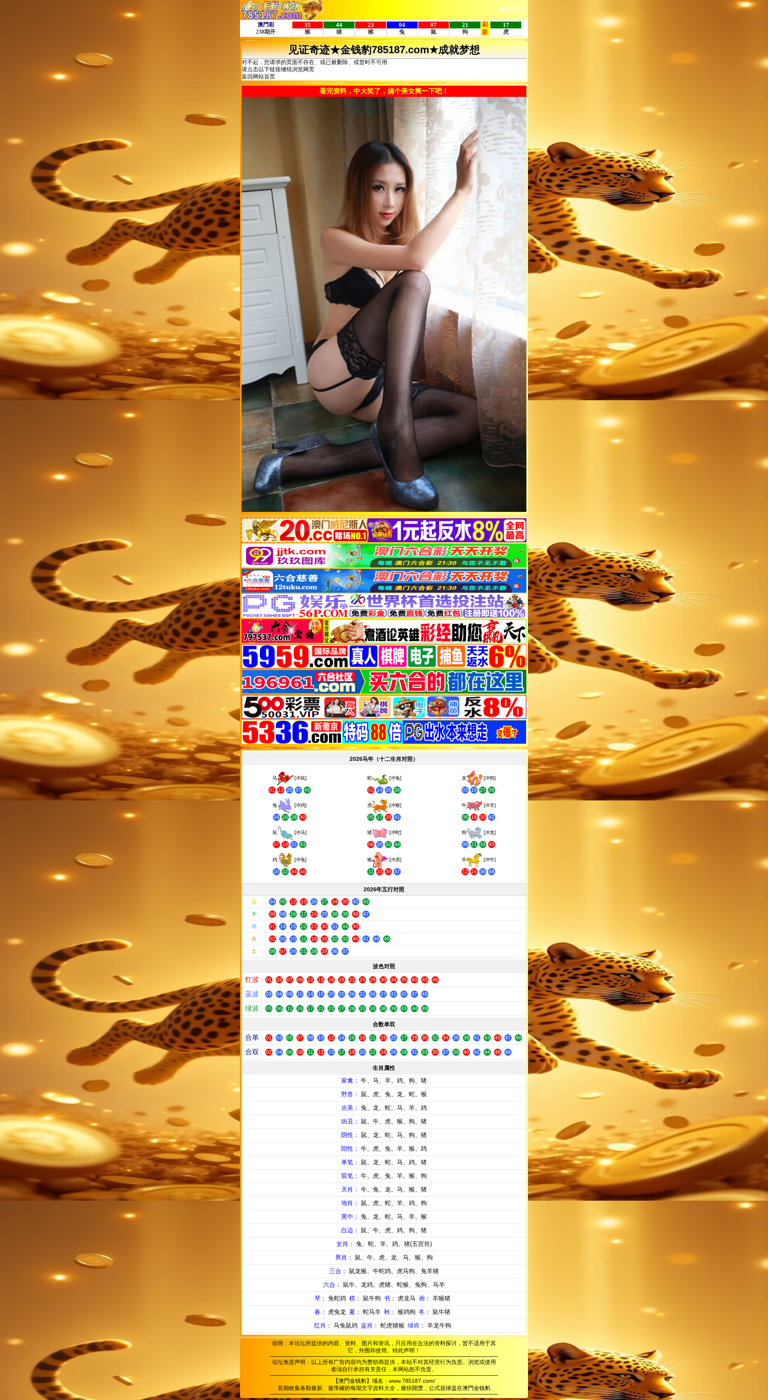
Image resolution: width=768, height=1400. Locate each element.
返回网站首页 (258, 76)
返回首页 (512, 9)
